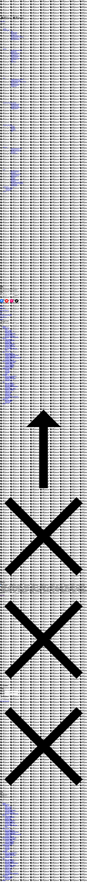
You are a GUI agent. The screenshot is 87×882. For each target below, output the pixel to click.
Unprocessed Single (15, 106)
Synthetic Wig (13, 86)
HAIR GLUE (13, 176)
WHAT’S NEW (14, 32)
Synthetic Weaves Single (16, 150)
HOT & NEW (14, 33)
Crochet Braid (13, 59)
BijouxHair (3, 21)
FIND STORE (9, 189)
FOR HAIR (13, 173)
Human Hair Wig (14, 82)
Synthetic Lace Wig (15, 85)
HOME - (5, 29)
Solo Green (13, 152)
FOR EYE (13, 178)
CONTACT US (3, 317)
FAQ (1, 312)
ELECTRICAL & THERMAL (17, 183)
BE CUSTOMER (9, 188)
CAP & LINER (14, 184)
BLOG (4, 191)
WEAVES (5, 147)
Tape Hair (13, 128)
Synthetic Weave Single (15, 107)
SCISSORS (13, 181)
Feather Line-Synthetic (15, 58)
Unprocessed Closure (15, 104)
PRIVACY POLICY (4, 310)
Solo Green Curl (14, 153)
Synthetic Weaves (14, 108)
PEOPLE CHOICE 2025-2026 (17, 37)
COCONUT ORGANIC (16, 35)
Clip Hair (13, 126)
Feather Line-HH (14, 57)
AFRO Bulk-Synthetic (15, 56)
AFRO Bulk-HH (14, 54)
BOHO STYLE (14, 34)
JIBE (12, 31)
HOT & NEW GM (15, 171)
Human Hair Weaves (15, 149)
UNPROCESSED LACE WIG (17, 79)
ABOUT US (2, 308)
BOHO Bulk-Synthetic (15, 53)
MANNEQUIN (14, 185)
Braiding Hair (13, 51)
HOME (1, 306)
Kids (12, 60)
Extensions (13, 127)
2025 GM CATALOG (15, 39)
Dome (12, 130)
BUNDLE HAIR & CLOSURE (9, 102)
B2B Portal (8, 190)
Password (2, 693)
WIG (4, 78)
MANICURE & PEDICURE (17, 182)
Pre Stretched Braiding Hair (16, 50)
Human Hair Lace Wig (15, 84)
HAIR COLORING (15, 175)
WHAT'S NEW (6, 30)
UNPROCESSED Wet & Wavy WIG (18, 81)
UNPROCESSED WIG (16, 80)
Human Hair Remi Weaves (16, 148)
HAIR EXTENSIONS (7, 125)
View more (2, 595)
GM (4, 169)
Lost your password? (4, 701)
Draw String (13, 129)
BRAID (4, 49)
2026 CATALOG (14, 38)
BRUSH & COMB (15, 180)
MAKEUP (13, 177)
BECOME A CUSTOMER (6, 315)
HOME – (4, 326)
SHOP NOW (6, 186)
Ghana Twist (13, 61)
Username (2, 691)
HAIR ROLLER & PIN (16, 174)
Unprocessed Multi (14, 105)
